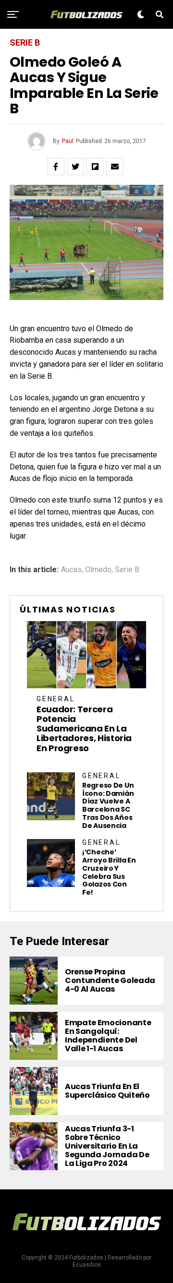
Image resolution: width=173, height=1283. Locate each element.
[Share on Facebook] (55, 166)
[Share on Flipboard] (95, 166)
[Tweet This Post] (75, 166)
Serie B (127, 570)
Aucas (71, 570)
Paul (68, 141)
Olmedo (98, 570)
